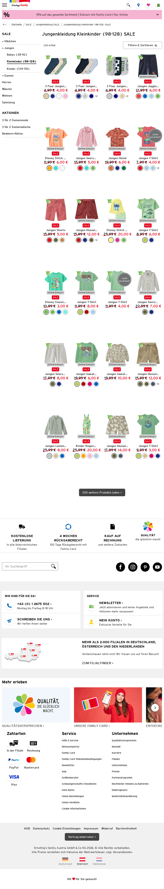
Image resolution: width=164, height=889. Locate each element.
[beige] (56, 456)
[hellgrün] (145, 240)
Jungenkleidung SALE (47, 24)
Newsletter (68, 765)
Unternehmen (119, 765)
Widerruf (107, 828)
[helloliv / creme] (114, 456)
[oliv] (56, 240)
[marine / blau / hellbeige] (91, 96)
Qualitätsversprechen (124, 740)
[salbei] (49, 456)
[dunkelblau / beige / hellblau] (78, 96)
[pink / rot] (117, 240)
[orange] (49, 168)
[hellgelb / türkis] (111, 240)
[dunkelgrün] (124, 168)
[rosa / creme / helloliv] (65, 96)
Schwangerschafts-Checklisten (79, 783)
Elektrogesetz (119, 789)
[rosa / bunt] (90, 456)
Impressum (91, 828)
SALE (28, 24)
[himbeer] (90, 384)
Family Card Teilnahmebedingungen (82, 758)
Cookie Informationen (74, 808)
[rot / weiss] (80, 168)
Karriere (116, 752)
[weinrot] (86, 312)
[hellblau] (146, 168)
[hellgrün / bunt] (77, 456)
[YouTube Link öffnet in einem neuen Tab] (157, 567)
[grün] (46, 312)
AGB (27, 828)
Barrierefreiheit (126, 828)
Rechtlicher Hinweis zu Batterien (130, 783)
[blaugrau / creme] (120, 456)
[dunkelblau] (52, 96)
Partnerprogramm (122, 777)
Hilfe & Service (70, 740)
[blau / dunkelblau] (145, 96)
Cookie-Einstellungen (67, 828)
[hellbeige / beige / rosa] (122, 96)
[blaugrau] (153, 384)
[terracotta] (111, 168)
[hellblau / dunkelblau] (151, 96)
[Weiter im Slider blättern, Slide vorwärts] (155, 708)
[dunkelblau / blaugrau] (151, 312)
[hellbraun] (62, 240)
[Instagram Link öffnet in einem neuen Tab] (132, 567)
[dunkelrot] (78, 240)
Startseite (16, 24)
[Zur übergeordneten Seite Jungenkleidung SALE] (4, 24)
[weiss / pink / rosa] (59, 96)
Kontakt (116, 746)
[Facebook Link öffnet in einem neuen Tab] (120, 567)
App (64, 771)
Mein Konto (68, 789)
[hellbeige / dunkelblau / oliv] (46, 96)
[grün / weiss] (93, 168)
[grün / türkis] (124, 240)
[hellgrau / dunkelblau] (85, 96)
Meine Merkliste (71, 802)
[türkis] (56, 168)
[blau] (59, 312)
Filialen (116, 758)
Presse (116, 771)
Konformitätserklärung (124, 796)
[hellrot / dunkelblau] (138, 96)
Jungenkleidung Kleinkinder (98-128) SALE (87, 24)
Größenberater (70, 777)
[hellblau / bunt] (96, 456)
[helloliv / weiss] (145, 312)
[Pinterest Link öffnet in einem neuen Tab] (145, 567)
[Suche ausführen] (53, 566)
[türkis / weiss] (86, 168)
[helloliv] (91, 240)
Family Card (68, 752)
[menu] (5, 5)
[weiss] (62, 168)
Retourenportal (70, 746)
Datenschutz (41, 828)
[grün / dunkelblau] (158, 96)
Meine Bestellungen (73, 796)
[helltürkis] (65, 312)
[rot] (140, 168)
